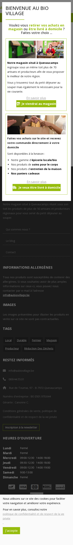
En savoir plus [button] (36, 98)
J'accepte (11, 531)
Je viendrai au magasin (39, 104)
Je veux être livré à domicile (39, 187)
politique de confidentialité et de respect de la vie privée (33, 516)
